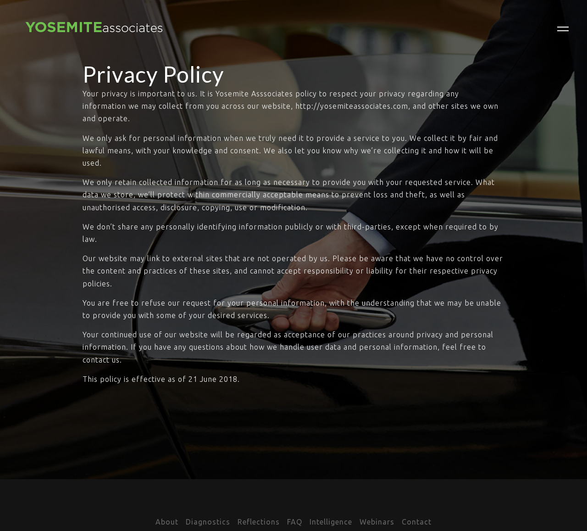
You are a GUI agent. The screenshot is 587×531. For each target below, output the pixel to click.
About (166, 522)
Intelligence (331, 522)
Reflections (259, 522)
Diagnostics (208, 522)
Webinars (377, 522)
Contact (417, 522)
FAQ (294, 522)
